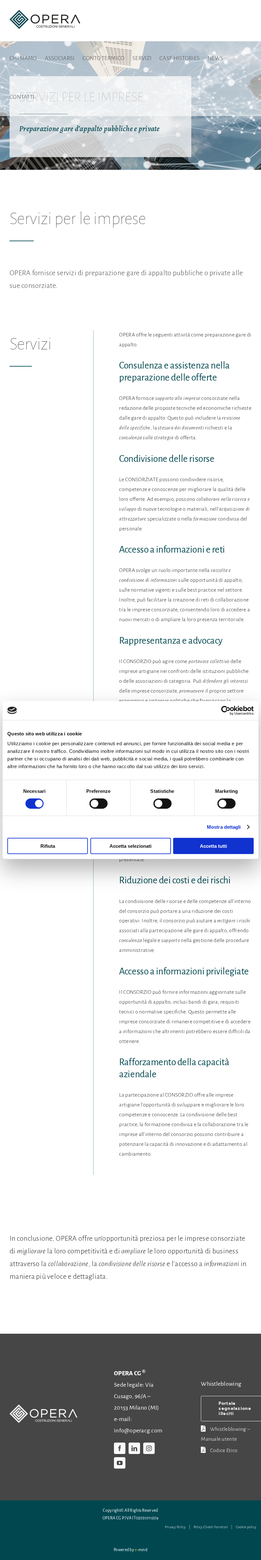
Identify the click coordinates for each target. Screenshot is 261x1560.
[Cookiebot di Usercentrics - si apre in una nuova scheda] (226, 710)
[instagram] (149, 1448)
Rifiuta (47, 846)
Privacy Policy (175, 1527)
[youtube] (119, 1463)
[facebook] (119, 1448)
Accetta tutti (213, 846)
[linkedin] (134, 1448)
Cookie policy (246, 1527)
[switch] (98, 803)
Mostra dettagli (224, 826)
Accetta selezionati (130, 846)
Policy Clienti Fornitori (211, 1527)
